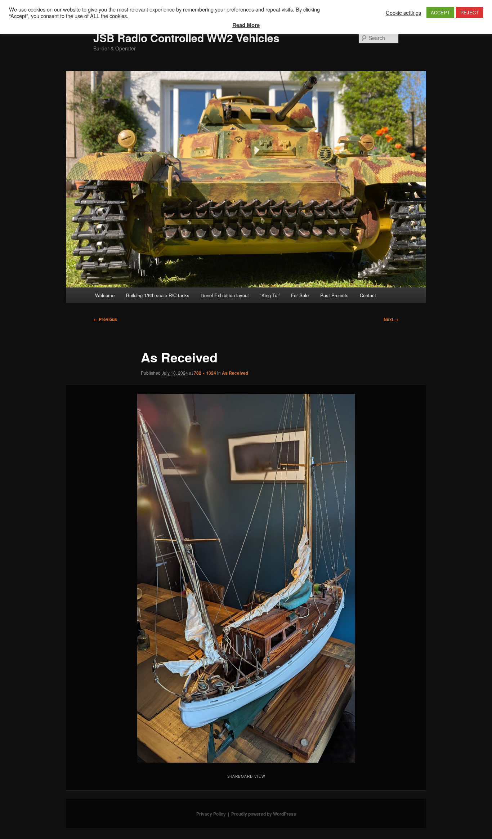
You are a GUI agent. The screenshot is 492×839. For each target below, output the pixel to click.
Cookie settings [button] (403, 12)
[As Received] (246, 578)
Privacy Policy (211, 814)
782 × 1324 (205, 373)
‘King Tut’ (270, 295)
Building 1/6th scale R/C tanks (157, 295)
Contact (368, 295)
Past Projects (334, 295)
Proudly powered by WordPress (263, 814)
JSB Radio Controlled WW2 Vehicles (186, 37)
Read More (246, 25)
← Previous (105, 319)
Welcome (105, 295)
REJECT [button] (469, 12)
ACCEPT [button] (440, 12)
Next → (391, 319)
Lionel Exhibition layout (225, 295)
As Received (235, 373)
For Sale (300, 295)
